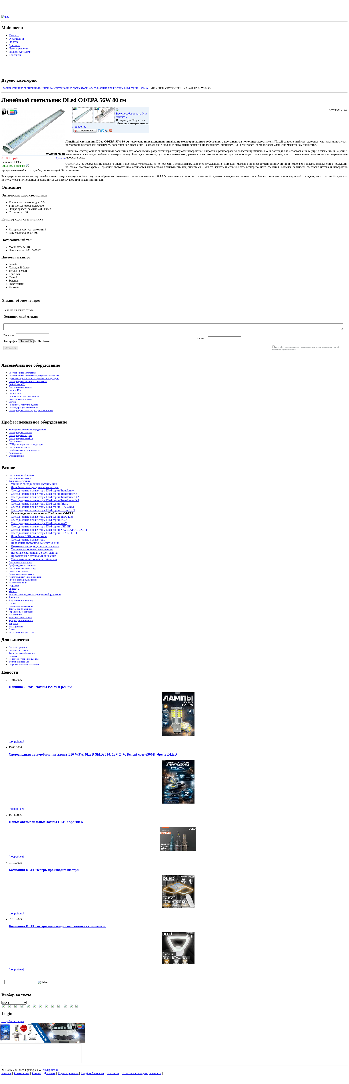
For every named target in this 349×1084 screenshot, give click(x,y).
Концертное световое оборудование (27, 429)
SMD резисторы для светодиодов (26, 444)
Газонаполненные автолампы (24, 396)
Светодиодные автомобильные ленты (28, 381)
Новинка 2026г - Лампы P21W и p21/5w (40, 687)
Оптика (12, 401)
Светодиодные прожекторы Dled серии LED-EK (41, 526)
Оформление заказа (18, 650)
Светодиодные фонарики (22, 475)
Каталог (14, 35)
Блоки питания (16, 455)
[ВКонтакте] (99, 131)
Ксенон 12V (15, 390)
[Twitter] (103, 131)
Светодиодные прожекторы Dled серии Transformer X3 (45, 500)
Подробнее (79, 126)
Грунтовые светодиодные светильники (35, 546)
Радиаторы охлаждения (21, 606)
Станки (12, 603)
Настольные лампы (18, 582)
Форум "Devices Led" (19, 661)
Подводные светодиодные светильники (35, 542)
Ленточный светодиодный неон (25, 576)
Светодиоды (15, 441)
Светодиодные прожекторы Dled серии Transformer (43, 490)
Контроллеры (16, 452)
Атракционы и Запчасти (21, 611)
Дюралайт (14, 585)
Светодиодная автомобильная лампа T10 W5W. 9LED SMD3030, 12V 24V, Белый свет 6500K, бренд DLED (93, 754)
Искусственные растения (21, 632)
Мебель (13, 591)
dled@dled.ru (51, 1069)
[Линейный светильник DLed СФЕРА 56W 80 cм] (82, 121)
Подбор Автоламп (20, 51)
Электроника (15, 614)
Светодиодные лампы (20, 478)
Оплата (13, 41)
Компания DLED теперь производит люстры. (44, 870)
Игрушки (13, 623)
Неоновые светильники (20, 617)
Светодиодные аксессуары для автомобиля (31, 410)
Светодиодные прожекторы (28, 539)
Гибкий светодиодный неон (23, 579)
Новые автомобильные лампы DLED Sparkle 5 (46, 822)
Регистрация (16, 1021)
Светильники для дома (20, 562)
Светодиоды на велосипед (22, 568)
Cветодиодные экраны (20, 432)
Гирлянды (14, 588)
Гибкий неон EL (17, 384)
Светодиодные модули (20, 435)
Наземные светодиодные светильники (35, 552)
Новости (13, 656)
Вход (4, 1021)
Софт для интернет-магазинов (24, 664)
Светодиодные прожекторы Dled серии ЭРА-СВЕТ (43, 506)
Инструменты (16, 626)
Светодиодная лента (19, 447)
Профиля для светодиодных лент (25, 450)
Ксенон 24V (15, 393)
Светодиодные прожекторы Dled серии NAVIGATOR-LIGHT (49, 529)
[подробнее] (16, 741)
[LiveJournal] (107, 131)
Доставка (14, 45)
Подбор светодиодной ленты (24, 658)
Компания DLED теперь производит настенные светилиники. (57, 926)
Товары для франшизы (20, 608)
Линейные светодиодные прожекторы (64, 87)
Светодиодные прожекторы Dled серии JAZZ (39, 519)
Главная (6, 87)
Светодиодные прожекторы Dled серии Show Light (42, 516)
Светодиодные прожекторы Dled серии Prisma (39, 503)
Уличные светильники (26, 87)
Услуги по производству (21, 600)
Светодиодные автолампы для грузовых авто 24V (34, 375)
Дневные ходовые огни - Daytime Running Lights (34, 378)
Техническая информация (22, 653)
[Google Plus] (111, 131)
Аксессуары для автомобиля (23, 407)
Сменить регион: (12, 3)
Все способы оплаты (129, 113)
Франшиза (14, 597)
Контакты (15, 55)
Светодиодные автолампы (22, 372)
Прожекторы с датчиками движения (33, 555)
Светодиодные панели (20, 387)
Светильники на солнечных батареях (34, 559)
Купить (60, 158)
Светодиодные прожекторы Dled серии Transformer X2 (45, 497)
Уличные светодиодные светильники (34, 483)
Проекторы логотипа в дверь (23, 404)
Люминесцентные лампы (21, 574)
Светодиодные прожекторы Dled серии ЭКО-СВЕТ (43, 510)
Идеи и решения (19, 48)
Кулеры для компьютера (21, 620)
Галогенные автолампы (21, 399)
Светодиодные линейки (21, 438)
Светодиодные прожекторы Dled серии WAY (39, 523)
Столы (12, 629)
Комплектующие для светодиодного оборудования (35, 594)
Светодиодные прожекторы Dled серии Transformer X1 (45, 493)
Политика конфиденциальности (141, 1073)
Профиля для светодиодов (22, 565)
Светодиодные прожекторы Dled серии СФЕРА (118, 87)
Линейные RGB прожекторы (29, 536)
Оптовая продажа (18, 647)
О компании (16, 38)
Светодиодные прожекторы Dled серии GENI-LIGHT (44, 533)
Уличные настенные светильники (32, 549)
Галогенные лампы (18, 571)
